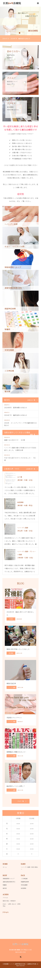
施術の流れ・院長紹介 (9, 901)
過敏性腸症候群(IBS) (9, 882)
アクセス (5, 897)
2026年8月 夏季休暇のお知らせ (15, 407)
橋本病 (5, 888)
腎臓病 (5, 885)
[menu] (37, 3)
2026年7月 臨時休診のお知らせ (15, 415)
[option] (20, 21)
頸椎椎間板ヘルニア (9, 878)
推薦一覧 (32, 434)
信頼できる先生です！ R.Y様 (14, 440)
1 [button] (19, 33)
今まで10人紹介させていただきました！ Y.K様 (20, 459)
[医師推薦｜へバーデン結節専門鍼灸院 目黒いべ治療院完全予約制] (21, 3)
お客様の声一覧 (30, 469)
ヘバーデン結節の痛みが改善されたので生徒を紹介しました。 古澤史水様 (20, 449)
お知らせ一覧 (31, 400)
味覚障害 (23, 888)
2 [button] (21, 33)
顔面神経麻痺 (25, 882)
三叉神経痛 (24, 878)
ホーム (5, 867)
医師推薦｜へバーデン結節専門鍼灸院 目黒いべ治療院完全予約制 (20, 964)
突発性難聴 (24, 885)
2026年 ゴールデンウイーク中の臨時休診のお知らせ (20, 424)
